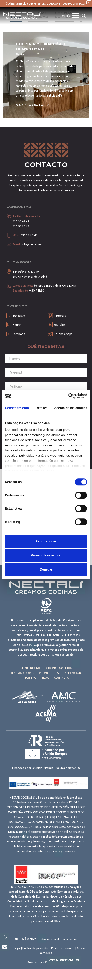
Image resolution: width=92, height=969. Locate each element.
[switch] (81, 495)
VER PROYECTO (30, 104)
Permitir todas (46, 541)
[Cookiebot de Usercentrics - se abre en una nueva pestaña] (68, 396)
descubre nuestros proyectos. (67, 3)
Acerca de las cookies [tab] (70, 408)
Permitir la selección (46, 555)
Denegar (46, 569)
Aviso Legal (14, 948)
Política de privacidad (35, 948)
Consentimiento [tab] (17, 408)
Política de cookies (63, 948)
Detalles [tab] (42, 408)
